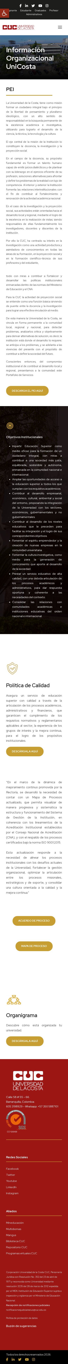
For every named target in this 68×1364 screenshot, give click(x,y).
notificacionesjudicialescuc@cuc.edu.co (26, 1309)
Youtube (11, 1181)
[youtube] (40, 6)
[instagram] (47, 6)
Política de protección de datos (21, 1318)
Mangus (11, 1235)
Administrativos (34, 14)
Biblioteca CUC (15, 1241)
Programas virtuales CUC (21, 1253)
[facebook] (21, 6)
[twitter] (33, 6)
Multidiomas (13, 1229)
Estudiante (25, 10)
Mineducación (15, 1223)
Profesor (53, 10)
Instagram (12, 1193)
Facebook (12, 1169)
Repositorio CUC (16, 1247)
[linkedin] (26, 6)
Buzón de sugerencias (21, 1326)
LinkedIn (11, 1187)
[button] (4, 13)
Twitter (10, 1175)
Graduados (40, 10)
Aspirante (12, 10)
